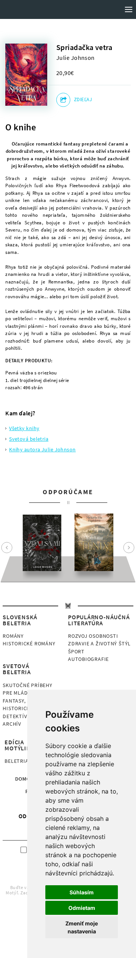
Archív (12, 723)
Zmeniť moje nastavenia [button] (81, 927)
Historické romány (29, 643)
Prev (7, 548)
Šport (76, 651)
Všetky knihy (24, 428)
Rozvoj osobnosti (93, 635)
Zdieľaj (83, 99)
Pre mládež (18, 692)
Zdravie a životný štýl (99, 643)
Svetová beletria (28, 438)
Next (129, 548)
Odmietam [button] (81, 908)
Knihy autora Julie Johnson (42, 449)
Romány (13, 635)
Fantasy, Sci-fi (22, 700)
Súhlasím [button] (82, 892)
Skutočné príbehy (27, 685)
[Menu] (128, 9)
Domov (24, 778)
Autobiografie (88, 659)
